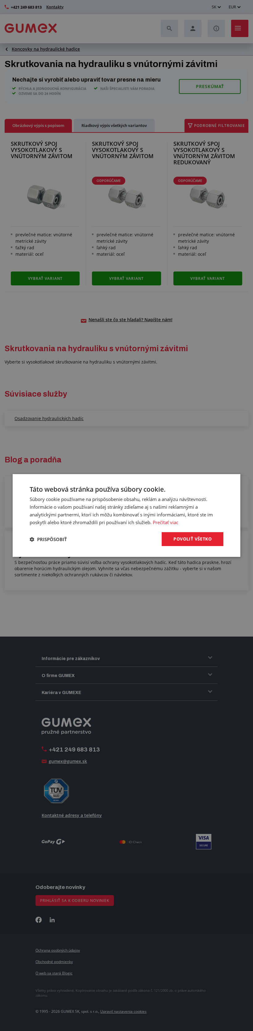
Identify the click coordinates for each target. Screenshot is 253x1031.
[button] (48, 539)
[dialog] (126, 515)
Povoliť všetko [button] (192, 539)
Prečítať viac (165, 522)
